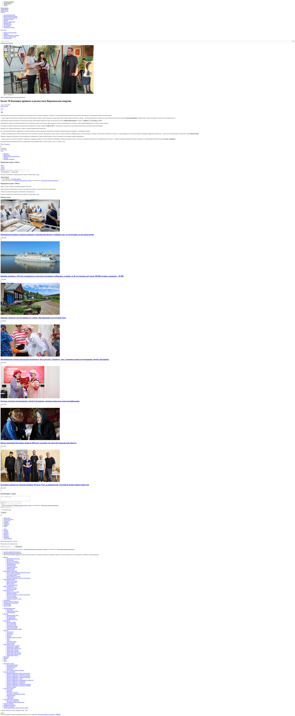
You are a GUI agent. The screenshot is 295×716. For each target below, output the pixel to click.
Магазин (6, 530)
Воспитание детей (8, 590)
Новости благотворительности (12, 156)
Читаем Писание (11, 565)
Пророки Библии (11, 564)
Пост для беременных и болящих (15, 670)
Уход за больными (11, 623)
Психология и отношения (10, 17)
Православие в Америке (13, 645)
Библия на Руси (11, 568)
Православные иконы (9, 579)
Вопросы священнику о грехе (14, 678)
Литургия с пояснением (13, 701)
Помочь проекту (5, 177)
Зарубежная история (12, 619)
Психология (7, 620)
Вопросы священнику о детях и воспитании (18, 594)
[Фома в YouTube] (6, 523)
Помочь (6, 8)
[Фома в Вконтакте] (7, 518)
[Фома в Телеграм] (7, 520)
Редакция (7, 144)
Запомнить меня (6, 509)
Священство (10, 698)
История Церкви (11, 616)
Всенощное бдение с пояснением (15, 702)
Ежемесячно (15, 172)
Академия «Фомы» (9, 19)
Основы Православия (9, 15)
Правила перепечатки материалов (13, 553)
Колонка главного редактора (11, 601)
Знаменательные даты (12, 615)
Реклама (6, 531)
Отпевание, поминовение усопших (16, 694)
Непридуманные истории (10, 16)
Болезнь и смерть (11, 622)
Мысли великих (11, 643)
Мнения (6, 658)
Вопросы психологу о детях (14, 598)
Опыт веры (10, 609)
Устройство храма (11, 589)
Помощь (6, 157)
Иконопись (10, 634)
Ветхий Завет (10, 560)
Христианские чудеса (12, 611)
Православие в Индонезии (14, 654)
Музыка (9, 636)
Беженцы (6, 153)
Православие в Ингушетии (14, 652)
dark (4, 106)
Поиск (5, 5)
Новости (6, 20)
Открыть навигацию (8, 2)
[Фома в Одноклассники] (8, 519)
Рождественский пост (12, 665)
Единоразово (6, 172)
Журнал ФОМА (5, 97)
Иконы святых (10, 583)
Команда (6, 534)
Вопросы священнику (9, 22)
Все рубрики (7, 26)
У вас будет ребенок (12, 597)
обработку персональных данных (23, 180)
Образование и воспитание (11, 603)
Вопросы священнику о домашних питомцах (18, 677)
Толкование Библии (12, 567)
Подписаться (19, 546)
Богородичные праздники (13, 576)
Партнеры (6, 537)
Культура (6, 630)
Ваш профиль (7, 3)
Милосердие (7, 155)
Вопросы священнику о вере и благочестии (18, 673)
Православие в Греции (13, 650)
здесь (37, 174)
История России (11, 618)
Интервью (6, 656)
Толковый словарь (11, 641)
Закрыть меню (4, 9)
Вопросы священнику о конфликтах (16, 681)
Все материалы (8, 24)
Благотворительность (19, 97)
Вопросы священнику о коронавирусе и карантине (20, 680)
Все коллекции (8, 38)
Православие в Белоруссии (14, 648)
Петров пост (10, 669)
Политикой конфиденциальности (50, 180)
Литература (10, 633)
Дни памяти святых (12, 575)
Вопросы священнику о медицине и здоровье (19, 685)
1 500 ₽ (2, 167)
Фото (5, 659)
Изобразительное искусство (14, 637)
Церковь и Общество (9, 706)
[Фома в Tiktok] (6, 522)
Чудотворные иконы (12, 585)
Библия (6, 557)
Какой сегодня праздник (10, 32)
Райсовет (6, 34)
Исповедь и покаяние (12, 692)
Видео (5, 661)
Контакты (6, 533)
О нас (5, 529)
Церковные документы (10, 705)
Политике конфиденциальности (46, 714)
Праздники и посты (9, 663)
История (6, 614)
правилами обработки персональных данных (36, 549)
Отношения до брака (12, 626)
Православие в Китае (12, 655)
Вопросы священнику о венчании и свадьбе (18, 674)
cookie (17, 554)
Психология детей (11, 593)
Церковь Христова (8, 703)
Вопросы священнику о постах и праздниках (18, 578)
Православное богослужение (11, 35)
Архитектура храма (12, 587)
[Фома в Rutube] (6, 525)
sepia (7, 106)
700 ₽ (2, 165)
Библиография (10, 569)
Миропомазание (11, 695)
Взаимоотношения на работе (14, 629)
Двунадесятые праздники (13, 574)
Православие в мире (9, 644)
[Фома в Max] (5, 526)
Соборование (10, 696)
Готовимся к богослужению (11, 699)
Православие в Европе (13, 651)
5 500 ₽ (2, 168)
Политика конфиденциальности (12, 552)
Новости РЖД (7, 605)
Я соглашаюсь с (11, 179)
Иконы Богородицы (12, 580)
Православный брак (12, 627)
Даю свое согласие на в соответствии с (30, 180)
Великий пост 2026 (12, 666)
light (2, 106)
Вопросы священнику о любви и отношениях (19, 684)
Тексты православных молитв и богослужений (16, 707)
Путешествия (7, 604)
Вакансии (6, 536)
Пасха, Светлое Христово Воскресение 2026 (18, 572)
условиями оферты (16, 179)
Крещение (9, 689)
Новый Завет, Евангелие (13, 558)
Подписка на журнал (9, 27)
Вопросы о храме (11, 687)
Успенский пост (11, 667)
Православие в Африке (13, 647)
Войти (11, 43)
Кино (8, 638)
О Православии (11, 612)
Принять (58, 714)
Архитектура (10, 632)
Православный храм (9, 586)
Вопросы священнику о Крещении (16, 683)
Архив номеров (8, 538)
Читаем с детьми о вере (10, 36)
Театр (8, 640)
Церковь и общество (9, 159)
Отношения (7, 600)
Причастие (9, 691)
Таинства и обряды (9, 688)
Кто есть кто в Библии (12, 561)
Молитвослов (7, 23)
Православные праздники (10, 571)
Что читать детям (11, 596)
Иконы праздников (12, 582)
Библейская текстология (13, 562)
